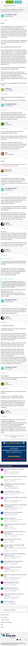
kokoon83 (6, 527)
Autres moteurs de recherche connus (15, 534)
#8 (26, 228)
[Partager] (25, 20)
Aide (2, 624)
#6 (26, 175)
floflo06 (5, 540)
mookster (6, 577)
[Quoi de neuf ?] (23, 2)
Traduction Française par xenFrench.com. (9, 644)
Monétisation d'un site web (17, 479)
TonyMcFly (6, 519)
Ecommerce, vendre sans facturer (12, 539)
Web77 (5, 487)
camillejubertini (7, 507)
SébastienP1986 (7, 479)
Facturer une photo (8, 601)
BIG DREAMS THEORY (6, 11)
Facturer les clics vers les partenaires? (13, 512)
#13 (26, 388)
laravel (5, 513)
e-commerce (11, 527)
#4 (26, 128)
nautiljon (6, 596)
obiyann (5, 583)
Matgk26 (6, 589)
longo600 (6, 500)
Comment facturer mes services (12, 491)
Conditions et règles (5, 619)
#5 (26, 158)
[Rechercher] (26, 2)
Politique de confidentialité (6, 622)
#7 (26, 194)
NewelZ (5, 534)
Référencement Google (12, 487)
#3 (26, 109)
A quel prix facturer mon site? (11, 582)
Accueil (2, 627)
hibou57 (5, 548)
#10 (26, 305)
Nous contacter (4, 617)
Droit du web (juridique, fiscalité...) (14, 472)
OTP (5, 602)
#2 (26, 94)
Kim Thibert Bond (7, 492)
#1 (26, 20)
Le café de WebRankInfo (11, 602)
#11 (26, 322)
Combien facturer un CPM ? (11, 588)
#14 (26, 416)
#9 (26, 255)
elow (5, 570)
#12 (26, 372)
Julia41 (5, 556)
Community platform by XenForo (13, 643)
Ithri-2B (5, 562)
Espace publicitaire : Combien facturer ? (14, 561)
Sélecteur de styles (5, 614)
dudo (5, 472)
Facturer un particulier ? (10, 518)
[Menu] (2, 2)
